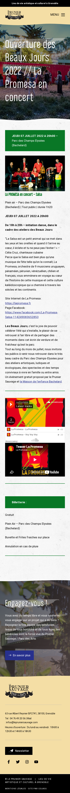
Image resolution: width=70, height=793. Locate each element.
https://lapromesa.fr (18, 303)
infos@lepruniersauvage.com (22, 722)
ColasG (42, 789)
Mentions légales (15, 789)
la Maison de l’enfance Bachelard (41, 381)
